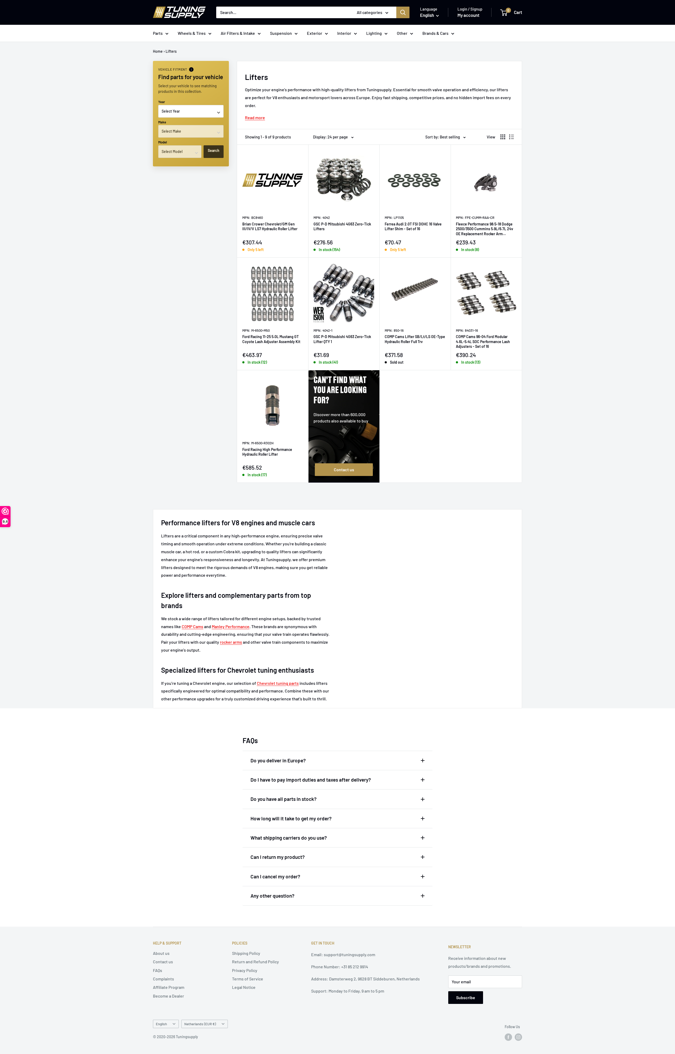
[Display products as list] (511, 136)
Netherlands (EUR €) (200, 1024)
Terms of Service (247, 978)
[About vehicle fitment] (191, 69)
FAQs (157, 970)
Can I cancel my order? (275, 876)
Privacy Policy (244, 970)
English (161, 1024)
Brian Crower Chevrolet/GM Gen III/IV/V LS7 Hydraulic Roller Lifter (269, 226)
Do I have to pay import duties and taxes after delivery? (310, 780)
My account (468, 15)
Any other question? (272, 896)
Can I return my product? (277, 857)
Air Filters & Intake (238, 33)
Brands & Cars (435, 33)
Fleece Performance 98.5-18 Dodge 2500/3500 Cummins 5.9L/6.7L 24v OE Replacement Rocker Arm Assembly (484, 229)
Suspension (281, 33)
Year (161, 102)
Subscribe (465, 997)
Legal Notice (243, 987)
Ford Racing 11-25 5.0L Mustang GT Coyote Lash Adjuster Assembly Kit (271, 339)
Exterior (314, 33)
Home (158, 51)
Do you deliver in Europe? (278, 760)
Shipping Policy (246, 953)
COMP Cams (192, 626)
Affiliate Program (168, 987)
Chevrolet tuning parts (278, 683)
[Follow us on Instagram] (518, 1037)
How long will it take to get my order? (291, 818)
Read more (255, 117)
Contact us (344, 469)
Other (402, 33)
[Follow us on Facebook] (508, 1037)
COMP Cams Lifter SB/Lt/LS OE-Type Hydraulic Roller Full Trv (415, 339)
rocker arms (231, 641)
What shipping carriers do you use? (288, 838)
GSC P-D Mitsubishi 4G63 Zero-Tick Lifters (342, 226)
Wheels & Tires (192, 33)
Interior (344, 33)
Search (213, 150)
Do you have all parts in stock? (283, 799)
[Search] (402, 12)
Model (162, 142)
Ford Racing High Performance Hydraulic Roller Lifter (267, 451)
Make (162, 122)
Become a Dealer (168, 995)
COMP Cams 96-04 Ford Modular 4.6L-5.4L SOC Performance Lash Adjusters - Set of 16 (483, 341)
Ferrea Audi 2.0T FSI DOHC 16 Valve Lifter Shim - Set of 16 (413, 226)
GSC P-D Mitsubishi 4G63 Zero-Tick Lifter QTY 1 (342, 339)
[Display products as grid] (502, 136)
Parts (158, 33)
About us (161, 953)
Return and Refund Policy (255, 961)
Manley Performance (230, 626)
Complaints (163, 978)
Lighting (374, 33)
